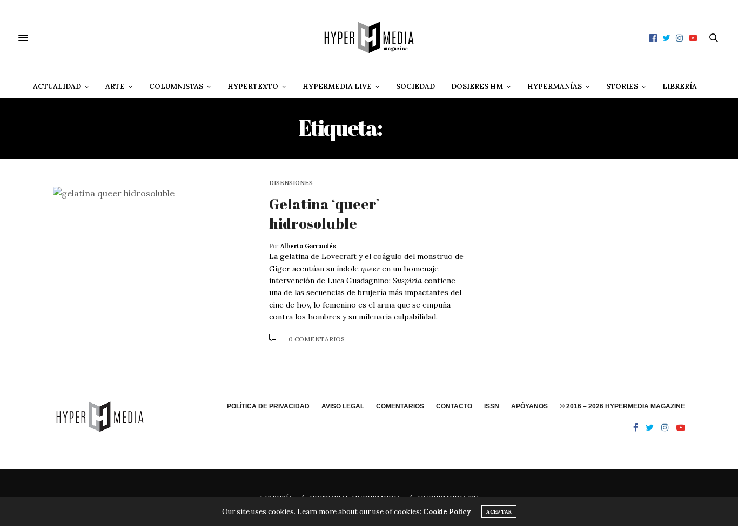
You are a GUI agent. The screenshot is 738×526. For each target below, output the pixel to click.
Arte (115, 86)
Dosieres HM (477, 86)
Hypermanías (554, 86)
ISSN (491, 406)
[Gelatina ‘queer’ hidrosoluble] (153, 262)
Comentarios (400, 406)
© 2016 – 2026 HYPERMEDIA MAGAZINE (622, 406)
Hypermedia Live (337, 86)
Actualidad (57, 86)
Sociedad (415, 86)
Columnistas (176, 86)
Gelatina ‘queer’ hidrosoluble (324, 213)
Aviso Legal (342, 406)
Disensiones (291, 183)
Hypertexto (252, 86)
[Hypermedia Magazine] (369, 37)
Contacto (454, 406)
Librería (679, 86)
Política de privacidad (268, 406)
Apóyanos (529, 406)
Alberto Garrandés (308, 246)
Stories (622, 86)
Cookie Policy (447, 511)
